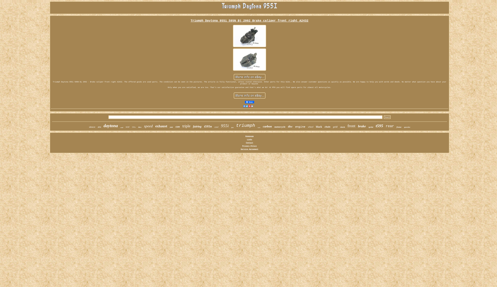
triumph (245, 125)
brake (362, 126)
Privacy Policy (249, 146)
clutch (342, 127)
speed (148, 126)
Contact (249, 143)
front (351, 126)
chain (327, 126)
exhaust (161, 126)
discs (139, 127)
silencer (92, 127)
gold (335, 126)
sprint (370, 127)
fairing (197, 126)
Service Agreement (249, 149)
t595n (208, 126)
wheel (310, 126)
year (171, 127)
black (319, 126)
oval (121, 127)
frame (399, 127)
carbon (267, 126)
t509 (178, 127)
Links (249, 140)
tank (259, 127)
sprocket (407, 127)
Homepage (249, 136)
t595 (379, 125)
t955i (99, 127)
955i (225, 125)
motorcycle (279, 126)
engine (300, 126)
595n (134, 127)
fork (232, 127)
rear (390, 126)
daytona (111, 125)
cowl (216, 127)
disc (290, 126)
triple (186, 126)
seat (127, 127)
